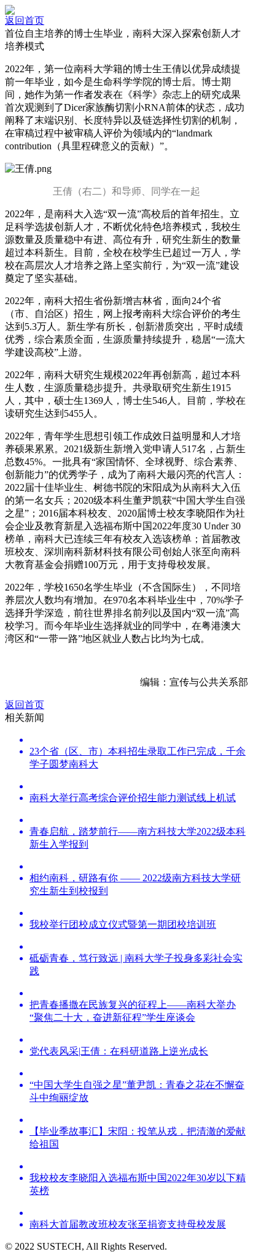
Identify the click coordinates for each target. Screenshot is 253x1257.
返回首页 (24, 20)
